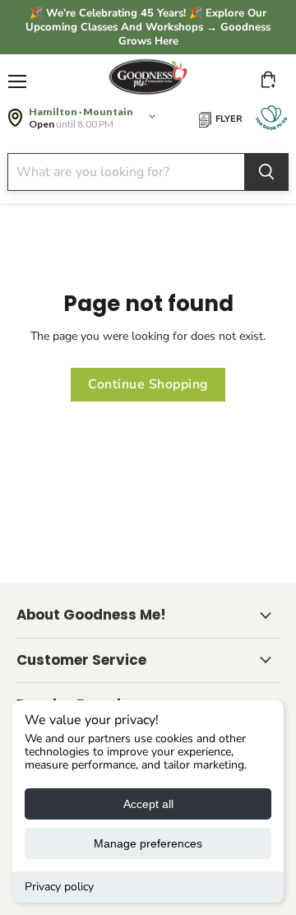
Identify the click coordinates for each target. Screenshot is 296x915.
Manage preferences (148, 843)
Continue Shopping (147, 384)
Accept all (148, 803)
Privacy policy (59, 886)
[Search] (266, 172)
